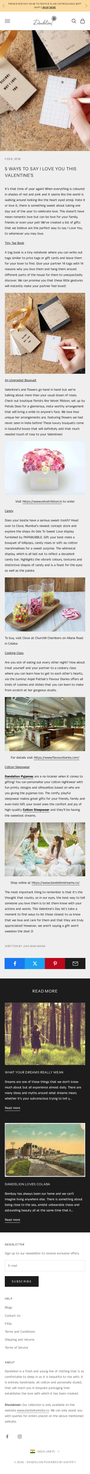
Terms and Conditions (20, 1331)
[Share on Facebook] (15, 963)
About (10, 1362)
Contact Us (12, 1315)
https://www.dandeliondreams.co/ (56, 882)
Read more (12, 1108)
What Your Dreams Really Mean (34, 1072)
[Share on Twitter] (35, 963)
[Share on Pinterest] (55, 963)
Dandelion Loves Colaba (27, 1184)
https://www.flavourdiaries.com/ (56, 757)
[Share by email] (75, 963)
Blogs (8, 1307)
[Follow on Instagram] (19, 1436)
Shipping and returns (19, 1339)
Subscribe (22, 1281)
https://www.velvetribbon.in (42, 501)
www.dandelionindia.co (33, 1410)
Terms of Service (16, 1347)
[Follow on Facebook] (7, 1436)
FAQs (8, 1323)
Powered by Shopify (60, 1462)
